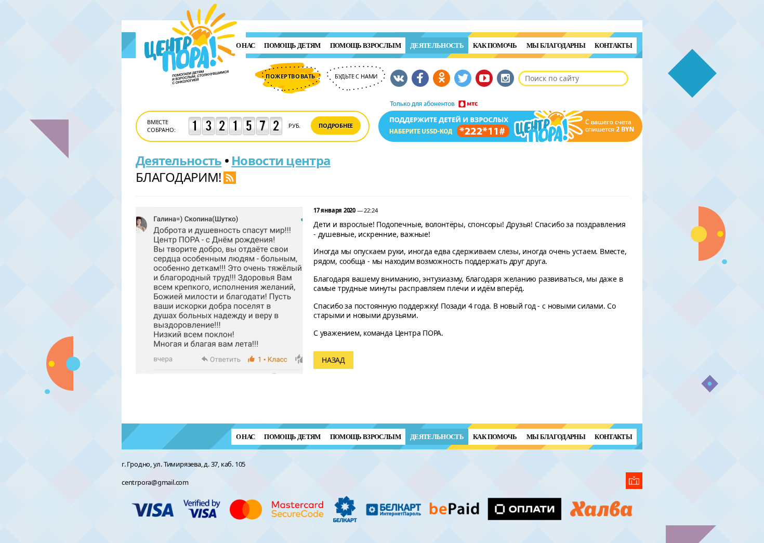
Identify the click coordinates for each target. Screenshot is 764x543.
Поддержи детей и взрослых (510, 121)
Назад (333, 360)
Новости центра (281, 160)
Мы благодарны (556, 45)
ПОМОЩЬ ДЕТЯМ (292, 45)
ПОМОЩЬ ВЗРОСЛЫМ (365, 45)
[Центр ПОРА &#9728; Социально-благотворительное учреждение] (191, 98)
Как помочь (495, 45)
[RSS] (229, 177)
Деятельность (437, 45)
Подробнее (336, 125)
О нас (245, 45)
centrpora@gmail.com (155, 482)
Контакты (613, 45)
